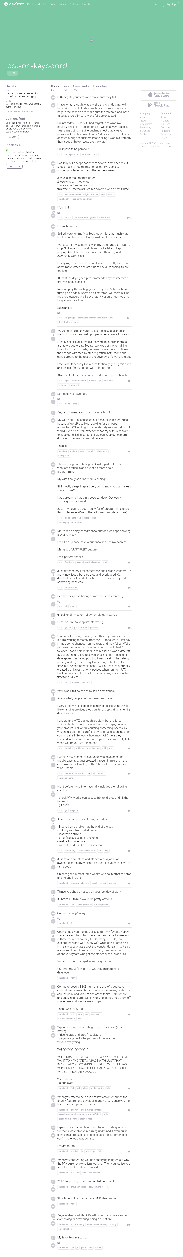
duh (84, 1173)
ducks (68, 217)
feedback (69, 562)
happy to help (86, 1119)
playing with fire (84, 904)
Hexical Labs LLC (165, 143)
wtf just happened (66, 1019)
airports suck (99, 773)
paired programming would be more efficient (79, 1114)
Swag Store (146, 124)
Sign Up (171, 4)
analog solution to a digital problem (82, 194)
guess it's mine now (67, 1119)
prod (75, 404)
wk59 (73, 978)
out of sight (63, 199)
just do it (94, 627)
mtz (67, 682)
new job (112, 883)
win (86, 1014)
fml (111, 318)
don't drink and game (68, 322)
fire (72, 923)
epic (73, 1014)
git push (74, 810)
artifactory (63, 385)
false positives (72, 154)
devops (92, 380)
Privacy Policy (147, 146)
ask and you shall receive (88, 562)
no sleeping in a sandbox (70, 522)
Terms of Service (165, 146)
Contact (144, 134)
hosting (73, 451)
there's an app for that (75, 773)
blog (82, 451)
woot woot (108, 380)
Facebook (166, 134)
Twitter (164, 137)
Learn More (14, 166)
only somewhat (96, 1187)
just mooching (77, 1224)
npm (67, 380)
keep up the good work (82, 199)
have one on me (65, 778)
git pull (68, 627)
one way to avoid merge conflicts (86, 1110)
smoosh (83, 627)
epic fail (74, 1151)
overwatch (96, 1014)
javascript (90, 1151)
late (100, 850)
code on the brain (73, 518)
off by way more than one (88, 748)
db (66, 606)
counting (69, 748)
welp (106, 1114)
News (143, 120)
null (91, 1247)
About (143, 117)
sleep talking (90, 518)
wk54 (73, 1204)
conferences (71, 587)
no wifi (103, 883)
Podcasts (165, 130)
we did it (75, 385)
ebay (85, 1088)
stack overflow (65, 1229)
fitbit (104, 748)
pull (72, 1173)
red (103, 194)
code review (94, 1173)
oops (67, 404)
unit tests (86, 682)
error (72, 606)
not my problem (101, 904)
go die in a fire (97, 1088)
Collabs (73, 4)
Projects (165, 120)
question (62, 451)
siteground (102, 451)
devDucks (145, 130)
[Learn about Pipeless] (7, 149)
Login (157, 4)
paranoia (86, 154)
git (75, 627)
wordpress (63, 456)
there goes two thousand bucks (92, 318)
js (100, 380)
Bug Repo (165, 124)
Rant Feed (33, 4)
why (106, 850)
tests (95, 154)
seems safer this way (97, 1224)
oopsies (75, 682)
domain (90, 451)
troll (105, 562)
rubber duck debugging (85, 217)
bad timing (70, 850)
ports (83, 1247)
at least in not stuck (87, 850)
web (78, 1088)
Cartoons (165, 127)
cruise (98, 1247)
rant (60, 154)
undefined (63, 883)
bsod (80, 1014)
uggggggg (70, 318)
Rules (163, 117)
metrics (111, 194)
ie (107, 1187)
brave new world (78, 1187)
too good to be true (80, 883)
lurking (113, 1224)
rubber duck (104, 217)
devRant (144, 143)
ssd (79, 1019)
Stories (62, 4)
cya (72, 904)
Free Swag (145, 127)
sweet (94, 883)
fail (72, 1088)
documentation (79, 380)
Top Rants (48, 4)
